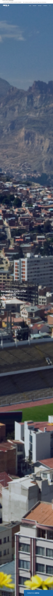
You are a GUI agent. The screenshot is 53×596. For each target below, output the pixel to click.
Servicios (39, 5)
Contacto (45, 5)
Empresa (34, 5)
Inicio (30, 5)
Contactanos (11, 0)
